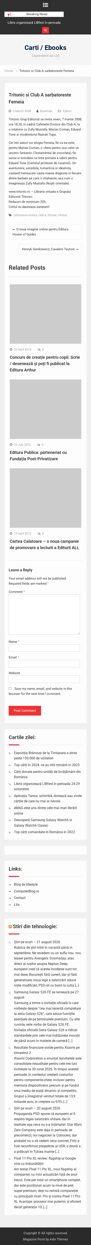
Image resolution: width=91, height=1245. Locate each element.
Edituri (67, 111)
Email (14, 657)
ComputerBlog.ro (26, 891)
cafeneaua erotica (25, 215)
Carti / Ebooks (45, 48)
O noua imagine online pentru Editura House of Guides (40, 231)
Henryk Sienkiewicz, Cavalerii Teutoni (48, 249)
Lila (16, 905)
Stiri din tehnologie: (35, 926)
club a (42, 215)
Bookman (46, 111)
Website (14, 673)
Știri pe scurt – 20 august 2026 (37, 1108)
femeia (52, 215)
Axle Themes (59, 1239)
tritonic (62, 215)
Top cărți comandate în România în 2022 (44, 832)
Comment (17, 592)
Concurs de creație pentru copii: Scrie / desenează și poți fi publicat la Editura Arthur (45, 363)
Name (14, 642)
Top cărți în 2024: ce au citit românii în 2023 (47, 765)
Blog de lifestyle (26, 884)
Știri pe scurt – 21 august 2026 (37, 942)
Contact (20, 898)
